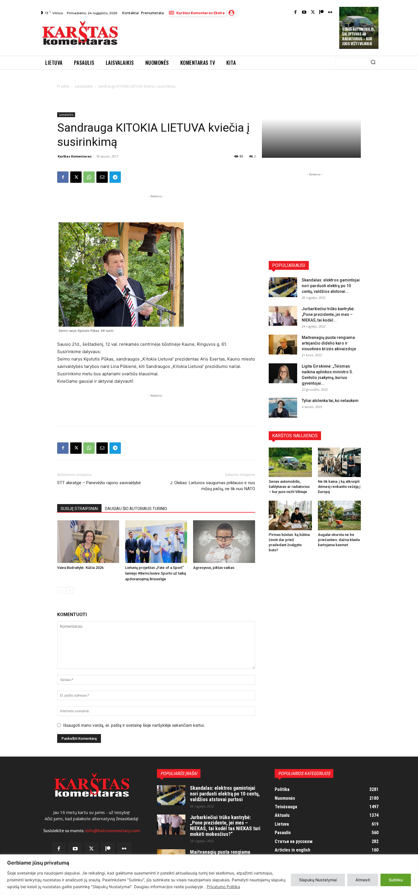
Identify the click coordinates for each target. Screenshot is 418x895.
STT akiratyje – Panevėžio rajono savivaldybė (99, 482)
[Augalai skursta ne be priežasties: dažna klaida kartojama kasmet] (339, 515)
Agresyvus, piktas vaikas (213, 567)
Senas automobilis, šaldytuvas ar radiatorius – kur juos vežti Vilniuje (358, 36)
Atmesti (362, 879)
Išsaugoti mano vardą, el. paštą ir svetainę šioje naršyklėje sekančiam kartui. (134, 725)
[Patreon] (321, 12)
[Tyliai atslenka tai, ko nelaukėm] (283, 408)
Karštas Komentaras (75, 156)
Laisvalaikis (84, 86)
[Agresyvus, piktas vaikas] (224, 541)
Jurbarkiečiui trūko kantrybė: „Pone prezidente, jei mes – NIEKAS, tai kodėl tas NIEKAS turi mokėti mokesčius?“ (225, 825)
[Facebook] (295, 12)
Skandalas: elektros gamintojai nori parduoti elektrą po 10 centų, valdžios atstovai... (331, 286)
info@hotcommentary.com (112, 830)
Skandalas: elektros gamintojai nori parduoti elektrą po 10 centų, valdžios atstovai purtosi (225, 793)
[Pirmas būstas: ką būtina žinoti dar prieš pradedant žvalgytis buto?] (290, 515)
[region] (209, 874)
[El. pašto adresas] (102, 177)
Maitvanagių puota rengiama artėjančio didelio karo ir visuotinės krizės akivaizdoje (329, 343)
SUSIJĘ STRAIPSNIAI (79, 508)
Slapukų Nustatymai (318, 879)
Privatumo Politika (223, 886)
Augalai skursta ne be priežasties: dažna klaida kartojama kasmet (339, 540)
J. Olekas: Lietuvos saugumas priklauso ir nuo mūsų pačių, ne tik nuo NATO (212, 485)
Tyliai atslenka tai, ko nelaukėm (330, 400)
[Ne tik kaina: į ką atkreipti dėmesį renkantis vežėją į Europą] (339, 462)
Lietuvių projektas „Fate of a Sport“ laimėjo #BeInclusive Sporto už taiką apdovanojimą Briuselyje (155, 573)
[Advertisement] (229, 34)
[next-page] (69, 590)
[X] (76, 177)
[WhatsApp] (89, 177)
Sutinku (396, 879)
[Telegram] (115, 177)
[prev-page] (60, 590)
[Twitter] (313, 12)
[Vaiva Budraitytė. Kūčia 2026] (88, 541)
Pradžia (63, 86)
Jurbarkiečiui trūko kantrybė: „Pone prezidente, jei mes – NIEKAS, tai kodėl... (328, 314)
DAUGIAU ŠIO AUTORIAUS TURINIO (136, 508)
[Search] (373, 62)
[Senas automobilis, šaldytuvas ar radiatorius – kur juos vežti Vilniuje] (290, 462)
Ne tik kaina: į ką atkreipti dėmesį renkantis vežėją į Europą (339, 486)
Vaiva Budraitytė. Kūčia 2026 (80, 567)
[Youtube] (304, 12)
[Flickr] (330, 12)
